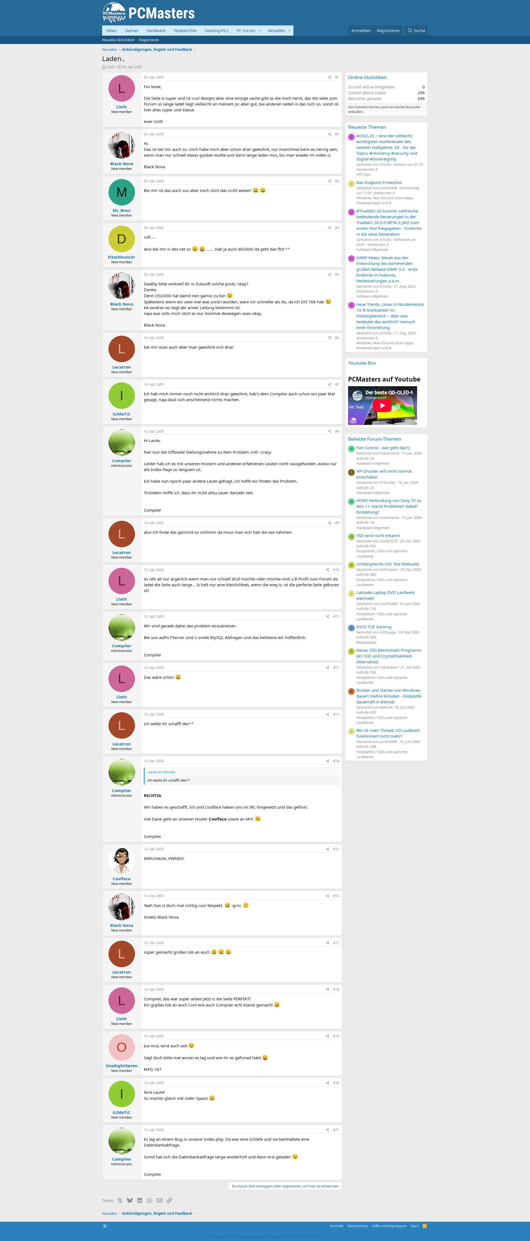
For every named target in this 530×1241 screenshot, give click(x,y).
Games (131, 30)
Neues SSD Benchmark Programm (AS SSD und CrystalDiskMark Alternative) (389, 655)
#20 (336, 1082)
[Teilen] (329, 77)
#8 (337, 431)
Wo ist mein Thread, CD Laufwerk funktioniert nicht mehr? (388, 733)
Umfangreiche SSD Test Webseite (387, 564)
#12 (336, 667)
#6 (337, 337)
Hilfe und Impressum (389, 1225)
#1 (337, 77)
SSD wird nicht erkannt (378, 535)
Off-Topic (363, 174)
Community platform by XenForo (278, 1236)
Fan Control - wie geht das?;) (383, 447)
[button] (260, 30)
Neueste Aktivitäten (118, 39)
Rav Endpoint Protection (379, 182)
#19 (336, 1036)
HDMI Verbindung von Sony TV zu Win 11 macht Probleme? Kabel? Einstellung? (388, 506)
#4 (337, 227)
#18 (336, 989)
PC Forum (246, 30)
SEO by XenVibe (219, 1236)
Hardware (156, 30)
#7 (337, 384)
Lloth (111, 66)
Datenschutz (358, 1225)
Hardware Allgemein (373, 463)
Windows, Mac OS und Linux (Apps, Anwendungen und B (385, 200)
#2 (337, 134)
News (111, 30)
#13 (336, 714)
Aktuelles (276, 30)
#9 (337, 522)
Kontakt (336, 1225)
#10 (336, 569)
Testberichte (185, 30)
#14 (336, 761)
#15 (336, 849)
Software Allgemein (372, 249)
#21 (336, 1129)
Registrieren (149, 39)
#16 (336, 895)
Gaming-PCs (216, 30)
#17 (336, 942)
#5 (337, 274)
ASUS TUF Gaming (373, 626)
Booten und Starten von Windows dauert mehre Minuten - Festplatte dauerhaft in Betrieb (389, 695)
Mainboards (366, 642)
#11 (336, 616)
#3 (337, 181)
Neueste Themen (367, 127)
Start (415, 1225)
